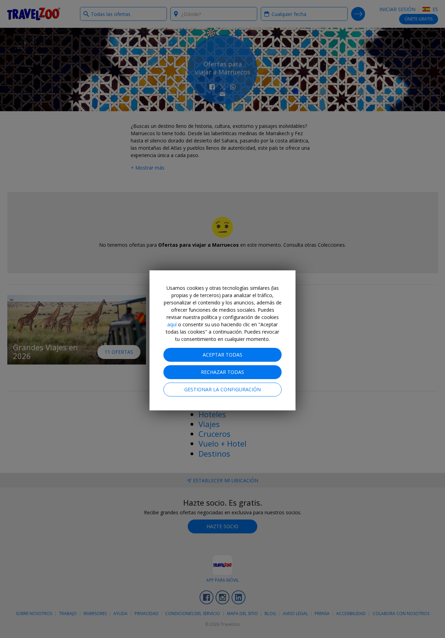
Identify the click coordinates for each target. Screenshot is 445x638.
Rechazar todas (222, 372)
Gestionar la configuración (222, 389)
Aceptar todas (222, 354)
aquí (172, 324)
